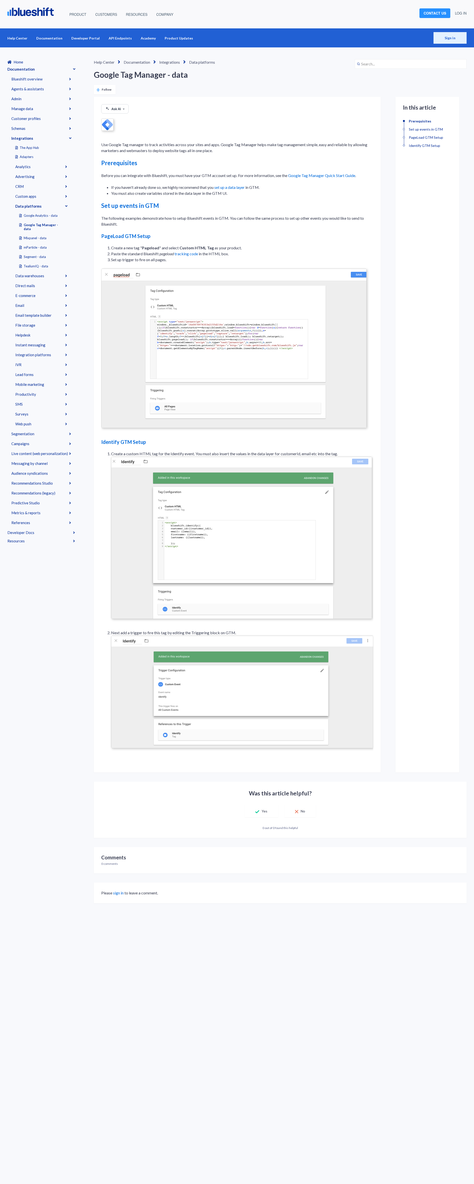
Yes (264, 811)
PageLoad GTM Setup (125, 236)
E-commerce (25, 295)
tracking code (186, 253)
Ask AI (116, 109)
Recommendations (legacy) (33, 493)
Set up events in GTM (130, 205)
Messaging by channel (29, 463)
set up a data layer (229, 187)
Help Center (17, 38)
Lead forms (24, 374)
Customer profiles (26, 118)
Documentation (49, 38)
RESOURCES (136, 14)
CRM (19, 186)
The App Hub (29, 148)
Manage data (22, 108)
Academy (148, 38)
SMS (19, 404)
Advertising (25, 176)
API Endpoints (120, 38)
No (303, 811)
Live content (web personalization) (39, 453)
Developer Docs (20, 532)
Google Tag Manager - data (41, 227)
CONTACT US (435, 13)
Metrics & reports (25, 513)
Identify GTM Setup (123, 442)
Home (18, 62)
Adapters (26, 157)
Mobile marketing (29, 384)
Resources (16, 541)
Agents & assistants (27, 89)
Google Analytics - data (41, 215)
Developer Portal (85, 38)
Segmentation (22, 434)
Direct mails (25, 285)
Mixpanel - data (35, 238)
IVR (18, 364)
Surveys (21, 414)
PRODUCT (77, 14)
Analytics (23, 166)
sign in (118, 892)
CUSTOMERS (106, 14)
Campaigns (20, 443)
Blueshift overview (26, 79)
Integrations (22, 138)
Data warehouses (29, 276)
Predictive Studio (25, 503)
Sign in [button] (450, 38)
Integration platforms (33, 355)
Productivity (25, 394)
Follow (106, 89)
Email (19, 305)
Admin (16, 99)
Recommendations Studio (32, 483)
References (20, 522)
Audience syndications (29, 473)
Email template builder (33, 315)
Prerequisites (119, 162)
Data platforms (28, 206)
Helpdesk (22, 335)
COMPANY (164, 14)
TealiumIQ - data (36, 266)
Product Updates (179, 38)
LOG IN (461, 13)
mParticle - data (35, 247)
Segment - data (35, 257)
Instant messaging (30, 345)
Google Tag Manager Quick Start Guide (321, 175)
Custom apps (25, 196)
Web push (23, 424)
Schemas (18, 128)
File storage (25, 325)
